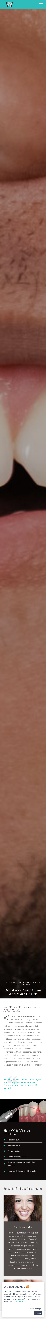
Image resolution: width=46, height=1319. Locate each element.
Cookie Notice (18, 1301)
